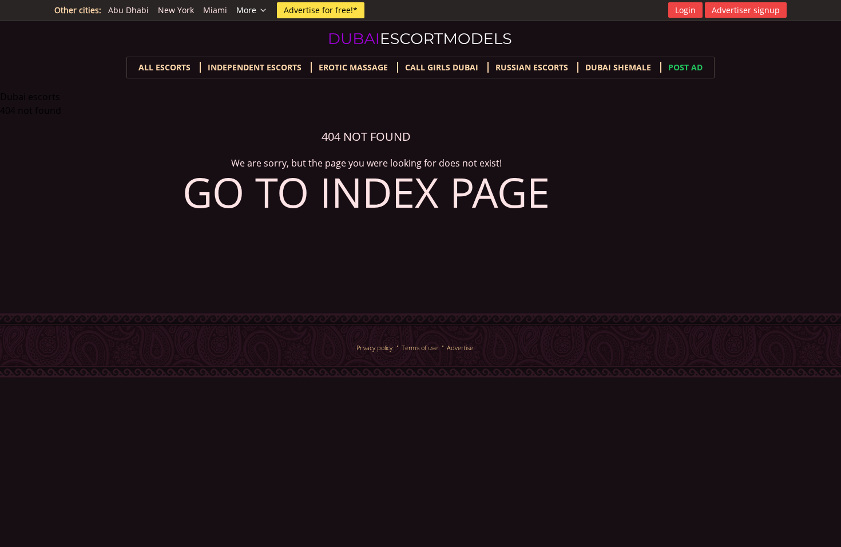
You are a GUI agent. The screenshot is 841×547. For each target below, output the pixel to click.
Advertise (460, 347)
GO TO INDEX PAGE (366, 192)
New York (176, 10)
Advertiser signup (746, 10)
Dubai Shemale (618, 67)
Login (685, 10)
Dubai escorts (30, 96)
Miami (215, 10)
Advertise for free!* (321, 10)
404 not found (30, 110)
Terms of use (420, 347)
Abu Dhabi (128, 10)
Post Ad (685, 67)
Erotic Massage (353, 67)
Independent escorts (255, 67)
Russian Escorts (531, 67)
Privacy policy (374, 347)
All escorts (164, 67)
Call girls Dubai (441, 67)
